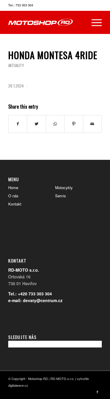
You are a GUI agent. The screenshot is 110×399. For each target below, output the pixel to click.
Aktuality (16, 65)
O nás (13, 195)
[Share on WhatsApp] (55, 123)
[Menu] (94, 22)
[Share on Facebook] (18, 123)
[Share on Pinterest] (74, 123)
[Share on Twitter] (36, 123)
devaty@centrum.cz (42, 300)
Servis (60, 195)
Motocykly (64, 187)
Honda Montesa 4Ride (52, 55)
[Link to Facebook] (97, 391)
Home (13, 187)
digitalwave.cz (18, 385)
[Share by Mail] (92, 123)
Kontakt (14, 204)
